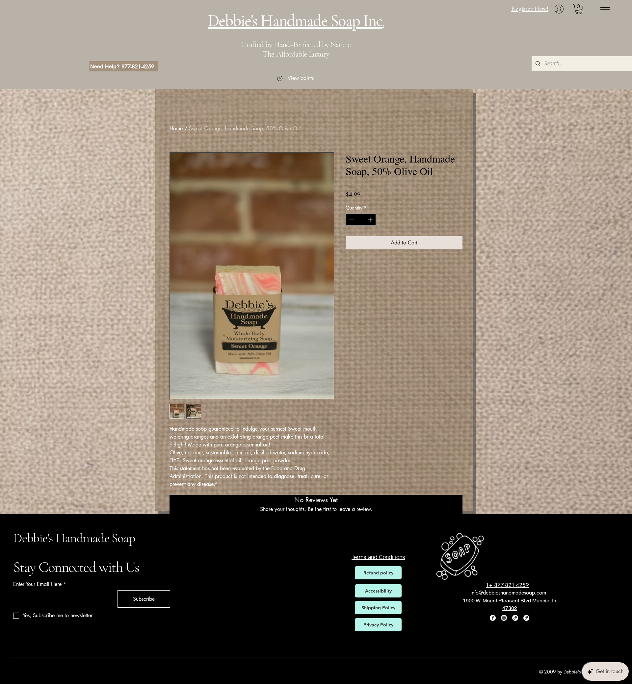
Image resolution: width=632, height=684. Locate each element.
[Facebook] (492, 617)
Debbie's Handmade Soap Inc (295, 21)
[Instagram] (504, 617)
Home (176, 128)
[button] (578, 9)
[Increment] (371, 219)
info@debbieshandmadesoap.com (508, 592)
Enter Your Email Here (37, 584)
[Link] (515, 617)
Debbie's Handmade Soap (74, 538)
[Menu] (605, 8)
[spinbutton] (361, 219)
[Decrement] (351, 219)
